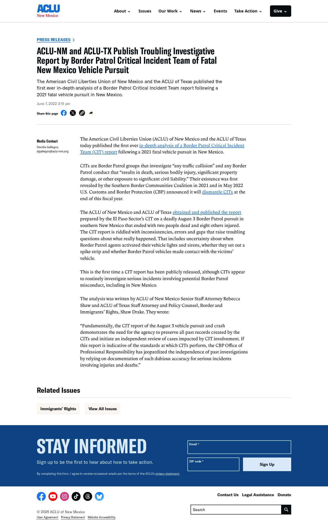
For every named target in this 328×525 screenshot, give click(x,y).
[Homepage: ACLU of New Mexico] (52, 11)
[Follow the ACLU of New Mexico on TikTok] (76, 497)
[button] (82, 113)
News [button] (195, 11)
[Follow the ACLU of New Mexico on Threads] (87, 497)
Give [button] (278, 11)
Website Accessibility (101, 517)
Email (194, 444)
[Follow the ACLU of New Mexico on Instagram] (64, 497)
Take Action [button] (245, 11)
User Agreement (47, 517)
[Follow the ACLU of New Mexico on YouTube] (52, 497)
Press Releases (54, 39)
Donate (284, 494)
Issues (145, 11)
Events (220, 11)
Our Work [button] (168, 11)
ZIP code (196, 461)
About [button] (120, 11)
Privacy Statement (73, 517)
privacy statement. (168, 473)
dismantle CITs (217, 192)
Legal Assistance (258, 494)
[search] (286, 509)
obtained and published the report (207, 212)
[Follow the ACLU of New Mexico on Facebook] (41, 497)
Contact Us (228, 494)
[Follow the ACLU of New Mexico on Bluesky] (99, 497)
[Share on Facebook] (64, 114)
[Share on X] (73, 114)
